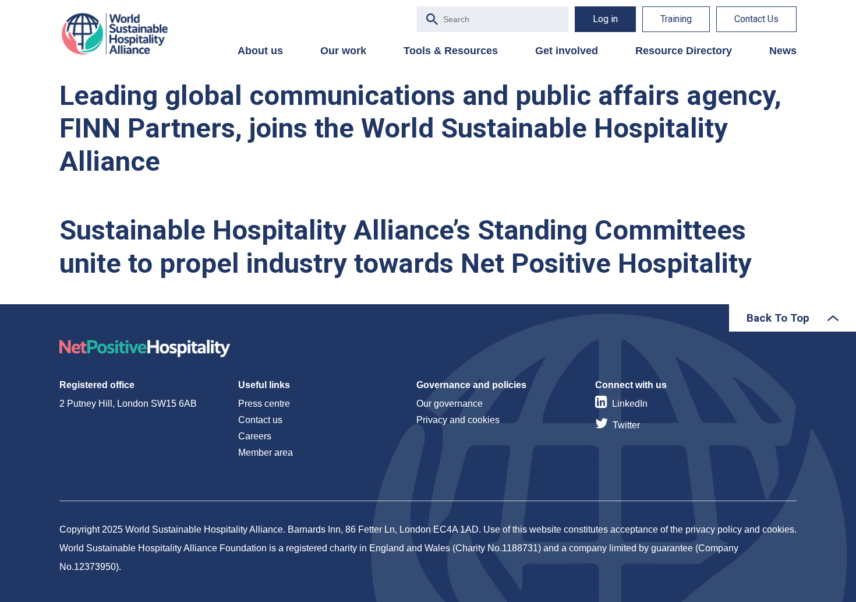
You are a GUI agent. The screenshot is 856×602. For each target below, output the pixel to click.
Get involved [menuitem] (566, 51)
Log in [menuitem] (605, 18)
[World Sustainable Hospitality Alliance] (120, 33)
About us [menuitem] (260, 51)
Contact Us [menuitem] (756, 18)
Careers (254, 436)
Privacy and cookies (458, 420)
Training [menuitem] (676, 18)
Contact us (260, 420)
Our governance (449, 404)
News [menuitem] (783, 51)
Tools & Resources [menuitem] (451, 51)
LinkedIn (630, 404)
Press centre (264, 404)
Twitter (626, 425)
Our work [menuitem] (343, 51)
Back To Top (778, 318)
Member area (265, 452)
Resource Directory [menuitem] (683, 51)
